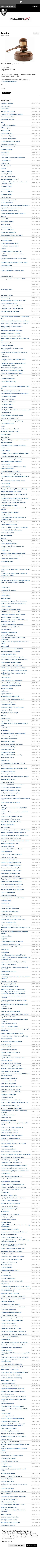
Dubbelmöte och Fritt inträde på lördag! (12, 556)
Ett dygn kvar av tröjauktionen (9, 1234)
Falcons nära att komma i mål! (9, 303)
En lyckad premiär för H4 (7, 749)
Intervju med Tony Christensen (9, 738)
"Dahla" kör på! (5, 646)
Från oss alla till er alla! (7, 1146)
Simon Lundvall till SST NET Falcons (11, 1063)
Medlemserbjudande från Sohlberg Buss (12, 707)
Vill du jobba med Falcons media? (10, 141)
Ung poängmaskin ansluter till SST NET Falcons (14, 879)
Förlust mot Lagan (6, 1055)
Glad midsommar (5, 827)
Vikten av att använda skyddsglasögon (12, 474)
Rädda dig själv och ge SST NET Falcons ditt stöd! (15, 1014)
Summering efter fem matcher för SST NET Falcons (15, 1286)
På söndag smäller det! (7, 1416)
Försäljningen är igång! (7, 1217)
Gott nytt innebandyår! (7, 688)
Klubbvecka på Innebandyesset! (10, 429)
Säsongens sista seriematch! (9, 981)
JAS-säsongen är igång (7, 423)
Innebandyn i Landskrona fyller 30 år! (11, 865)
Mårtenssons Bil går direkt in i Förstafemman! (13, 1436)
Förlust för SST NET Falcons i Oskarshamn (12, 1256)
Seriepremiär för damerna (8, 752)
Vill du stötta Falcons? (7, 202)
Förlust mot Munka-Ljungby (8, 704)
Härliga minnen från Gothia (8, 1120)
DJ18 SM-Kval (5, 730)
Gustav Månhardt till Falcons (9, 524)
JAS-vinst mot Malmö (7, 407)
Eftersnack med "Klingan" (8, 1383)
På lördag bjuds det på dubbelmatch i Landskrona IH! (16, 410)
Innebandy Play (5, 152)
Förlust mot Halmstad (7, 1141)
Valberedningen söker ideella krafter (11, 456)
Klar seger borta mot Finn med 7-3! (10, 1052)
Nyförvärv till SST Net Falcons (9, 1494)
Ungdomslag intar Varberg (8, 895)
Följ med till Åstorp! (6, 1008)
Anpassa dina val (7, 1541)
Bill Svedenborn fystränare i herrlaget (11, 787)
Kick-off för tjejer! (6, 606)
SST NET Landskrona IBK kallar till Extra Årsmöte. (14, 527)
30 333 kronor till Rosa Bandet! (9, 1132)
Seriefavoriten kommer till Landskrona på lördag (14, 1036)
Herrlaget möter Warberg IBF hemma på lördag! (14, 489)
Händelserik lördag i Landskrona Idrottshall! (13, 553)
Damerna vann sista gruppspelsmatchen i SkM (14, 768)
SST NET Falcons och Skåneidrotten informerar (14, 670)
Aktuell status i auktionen (8, 1254)
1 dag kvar (4, 938)
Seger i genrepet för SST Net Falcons (11, 1442)
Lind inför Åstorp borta (7, 1481)
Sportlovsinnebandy (6, 268)
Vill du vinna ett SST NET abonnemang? (12, 1364)
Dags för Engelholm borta (8, 1115)
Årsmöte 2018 (5, 437)
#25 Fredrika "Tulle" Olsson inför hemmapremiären (15, 1334)
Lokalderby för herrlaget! (8, 378)
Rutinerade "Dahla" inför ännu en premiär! (12, 1406)
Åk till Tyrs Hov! (5, 1192)
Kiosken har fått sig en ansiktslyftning (11, 1377)
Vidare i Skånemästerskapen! (9, 1428)
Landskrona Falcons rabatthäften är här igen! (13, 502)
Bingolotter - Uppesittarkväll (8, 232)
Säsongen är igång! (6, 710)
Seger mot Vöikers (6, 718)
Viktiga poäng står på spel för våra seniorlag (13, 1187)
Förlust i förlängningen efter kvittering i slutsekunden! (15, 1154)
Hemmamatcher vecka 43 (8, 147)
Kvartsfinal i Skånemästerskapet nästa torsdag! (14, 1165)
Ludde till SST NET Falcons (8, 1083)
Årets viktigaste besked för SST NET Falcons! (13, 1396)
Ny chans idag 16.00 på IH (8, 1473)
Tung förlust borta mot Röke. (9, 1195)
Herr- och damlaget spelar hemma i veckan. (13, 480)
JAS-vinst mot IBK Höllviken (8, 396)
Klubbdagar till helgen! (7, 345)
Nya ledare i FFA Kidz (7, 295)
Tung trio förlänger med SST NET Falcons (12, 889)
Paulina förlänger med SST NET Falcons (12, 941)
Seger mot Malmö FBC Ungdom (10, 1209)
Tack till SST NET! (5, 515)
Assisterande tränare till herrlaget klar (11, 881)
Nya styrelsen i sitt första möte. (9, 522)
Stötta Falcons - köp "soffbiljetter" (10, 311)
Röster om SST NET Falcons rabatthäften (12, 785)
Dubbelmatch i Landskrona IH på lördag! (12, 370)
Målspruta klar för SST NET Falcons (10, 822)
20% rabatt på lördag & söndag (9, 246)
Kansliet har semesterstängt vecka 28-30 (12, 624)
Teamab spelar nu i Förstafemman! (10, 617)
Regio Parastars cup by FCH (8, 144)
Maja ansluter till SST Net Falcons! (10, 1522)
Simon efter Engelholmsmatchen (10, 1431)
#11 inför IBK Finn (6, 1275)
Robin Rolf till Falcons (7, 276)
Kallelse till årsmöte (6, 851)
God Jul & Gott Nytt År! (7, 136)
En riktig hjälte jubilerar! (7, 532)
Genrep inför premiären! (7, 1403)
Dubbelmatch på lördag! (7, 399)
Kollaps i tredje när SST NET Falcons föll (12, 1281)
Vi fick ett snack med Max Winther (10, 802)
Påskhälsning (4, 448)
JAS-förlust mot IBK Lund (8, 402)
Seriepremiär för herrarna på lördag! (11, 609)
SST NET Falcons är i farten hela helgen (12, 665)
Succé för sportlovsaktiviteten (9, 1026)
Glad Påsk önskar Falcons (8, 111)
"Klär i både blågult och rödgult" (10, 1160)
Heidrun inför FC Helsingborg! (9, 1078)
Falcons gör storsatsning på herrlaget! (11, 373)
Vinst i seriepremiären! (7, 766)
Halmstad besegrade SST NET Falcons (11, 1135)
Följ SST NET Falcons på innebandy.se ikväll (13, 1057)
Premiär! (3, 426)
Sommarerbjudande (6, 171)
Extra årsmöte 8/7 (6, 160)
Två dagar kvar (5, 949)
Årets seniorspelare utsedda (9, 632)
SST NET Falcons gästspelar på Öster (11, 1237)
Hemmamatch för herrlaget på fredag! (11, 459)
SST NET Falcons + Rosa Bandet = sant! (12, 1320)
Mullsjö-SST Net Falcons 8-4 (9, 1507)
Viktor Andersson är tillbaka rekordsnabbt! (13, 1345)
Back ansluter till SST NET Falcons (10, 876)
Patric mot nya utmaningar (8, 892)
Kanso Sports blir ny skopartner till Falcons (13, 157)
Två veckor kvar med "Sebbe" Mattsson (12, 1455)
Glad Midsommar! (6, 166)
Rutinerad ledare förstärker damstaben (11, 917)
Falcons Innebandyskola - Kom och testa (12, 270)
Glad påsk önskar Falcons (8, 176)
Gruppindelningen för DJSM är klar (10, 819)
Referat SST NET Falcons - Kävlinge (10, 1089)
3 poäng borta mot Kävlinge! (9, 1315)
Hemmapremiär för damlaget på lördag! (12, 421)
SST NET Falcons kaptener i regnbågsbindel (13, 603)
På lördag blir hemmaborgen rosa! (10, 1304)
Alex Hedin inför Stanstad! (8, 1047)
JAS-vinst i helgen (6, 412)
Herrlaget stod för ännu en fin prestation (12, 744)
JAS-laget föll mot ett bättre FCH (10, 418)
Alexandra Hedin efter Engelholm (10, 1517)
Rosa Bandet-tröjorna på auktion (10, 1270)
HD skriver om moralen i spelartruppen (11, 1108)
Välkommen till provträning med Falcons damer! (14, 262)
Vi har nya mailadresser (7, 1488)
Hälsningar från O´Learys (8, 741)
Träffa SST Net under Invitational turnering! (12, 1418)
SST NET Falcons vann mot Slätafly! (10, 1092)
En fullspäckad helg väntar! (8, 702)
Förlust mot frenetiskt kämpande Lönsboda (13, 1307)
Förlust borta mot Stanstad (8, 1219)
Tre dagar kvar (5, 952)
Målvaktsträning (5, 298)
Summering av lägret (6, 1466)
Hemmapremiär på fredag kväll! (9, 1369)
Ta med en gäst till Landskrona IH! (10, 1011)
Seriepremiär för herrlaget (8, 771)
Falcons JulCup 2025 (6, 133)
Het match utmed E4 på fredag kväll (11, 1066)
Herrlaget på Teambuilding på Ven (10, 790)
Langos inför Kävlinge (7, 1097)
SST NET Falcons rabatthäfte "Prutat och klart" (13, 1296)
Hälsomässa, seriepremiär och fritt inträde (12, 1433)
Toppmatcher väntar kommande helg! (11, 1041)
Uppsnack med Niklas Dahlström (10, 925)
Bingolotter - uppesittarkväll (8, 138)
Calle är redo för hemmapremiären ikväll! (12, 1367)
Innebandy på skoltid (7, 289)
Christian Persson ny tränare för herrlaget (12, 887)
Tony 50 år (3, 805)
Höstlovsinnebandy (6, 240)
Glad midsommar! (6, 106)
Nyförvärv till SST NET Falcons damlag (11, 755)
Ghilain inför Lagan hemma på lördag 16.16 (13, 1299)
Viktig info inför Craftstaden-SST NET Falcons (13, 919)
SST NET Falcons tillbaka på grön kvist (11, 816)
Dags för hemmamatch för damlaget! (11, 461)
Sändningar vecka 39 (6, 149)
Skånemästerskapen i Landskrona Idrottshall (13, 445)
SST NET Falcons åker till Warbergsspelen (12, 657)
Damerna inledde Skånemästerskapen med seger (14, 776)
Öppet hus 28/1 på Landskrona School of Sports (14, 323)
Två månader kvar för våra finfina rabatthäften (13, 668)
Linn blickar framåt (6, 900)
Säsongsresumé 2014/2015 (8, 971)
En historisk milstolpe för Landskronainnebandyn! (15, 835)
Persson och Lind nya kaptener (9, 1499)
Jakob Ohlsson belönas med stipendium (12, 898)
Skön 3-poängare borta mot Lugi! (10, 1105)
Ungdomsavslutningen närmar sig (10, 651)
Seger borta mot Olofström (8, 1017)
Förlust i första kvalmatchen (8, 922)
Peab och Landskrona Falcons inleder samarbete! (14, 393)
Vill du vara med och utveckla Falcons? (11, 530)
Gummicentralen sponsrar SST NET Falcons (13, 614)
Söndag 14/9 (4, 155)
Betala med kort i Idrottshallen (9, 1179)
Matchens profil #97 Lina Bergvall (10, 1214)
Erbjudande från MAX (7, 103)
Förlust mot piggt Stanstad (8, 1458)
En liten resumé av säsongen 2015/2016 (12, 649)
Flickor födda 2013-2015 (7, 119)
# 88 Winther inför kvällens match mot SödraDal (14, 1342)
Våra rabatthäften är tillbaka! (9, 795)
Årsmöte (5, 33)
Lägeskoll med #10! (6, 1439)
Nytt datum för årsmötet (7, 824)
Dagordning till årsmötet (7, 846)
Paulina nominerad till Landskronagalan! (12, 947)
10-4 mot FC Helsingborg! (8, 1278)
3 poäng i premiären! (6, 1350)
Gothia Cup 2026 (5, 130)
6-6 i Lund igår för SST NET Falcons (10, 1337)
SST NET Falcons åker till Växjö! (9, 1200)
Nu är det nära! (5, 1211)
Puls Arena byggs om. (7, 561)
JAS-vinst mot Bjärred (7, 404)
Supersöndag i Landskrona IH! (9, 558)
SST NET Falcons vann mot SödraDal (11, 1100)
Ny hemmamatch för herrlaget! (9, 376)
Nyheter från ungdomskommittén (10, 696)
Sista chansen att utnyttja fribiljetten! (11, 662)
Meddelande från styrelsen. (8, 590)
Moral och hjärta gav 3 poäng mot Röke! (12, 1033)
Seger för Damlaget (6, 265)
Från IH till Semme (6, 1222)
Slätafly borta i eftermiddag (8, 1094)
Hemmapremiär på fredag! (8, 1380)
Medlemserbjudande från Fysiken (10, 1293)
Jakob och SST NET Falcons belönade (11, 849)
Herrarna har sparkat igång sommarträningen (13, 832)
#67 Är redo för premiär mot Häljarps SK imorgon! (15, 1357)
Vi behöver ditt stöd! (6, 1038)
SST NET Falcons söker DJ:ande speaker (12, 699)
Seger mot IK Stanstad (7, 721)
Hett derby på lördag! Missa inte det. (11, 336)
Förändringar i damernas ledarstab (10, 944)
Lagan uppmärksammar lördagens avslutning (13, 962)
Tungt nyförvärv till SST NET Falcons (11, 838)
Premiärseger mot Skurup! (8, 1525)
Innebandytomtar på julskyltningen (10, 1181)
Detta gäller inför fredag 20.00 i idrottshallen (13, 989)
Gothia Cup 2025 (5, 189)
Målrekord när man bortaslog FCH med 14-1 (13, 1068)
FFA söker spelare (6, 128)
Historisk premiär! (6, 598)
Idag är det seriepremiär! (7, 1394)
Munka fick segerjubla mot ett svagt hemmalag (14, 1168)
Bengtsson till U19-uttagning (9, 1262)
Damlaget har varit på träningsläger (10, 793)
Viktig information (6, 434)
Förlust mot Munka (6, 1173)
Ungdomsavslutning (6, 541)
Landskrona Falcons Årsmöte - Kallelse (12, 308)
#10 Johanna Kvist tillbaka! (8, 1149)
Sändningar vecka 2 (6, 186)
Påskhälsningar (5, 903)
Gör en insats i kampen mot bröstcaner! (12, 1318)
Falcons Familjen (5, 450)
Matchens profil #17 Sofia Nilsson (10, 1203)
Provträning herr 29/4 (6, 174)
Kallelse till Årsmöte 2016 (8, 635)
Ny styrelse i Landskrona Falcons (10, 431)
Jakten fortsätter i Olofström (9, 1023)
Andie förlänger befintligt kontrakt (10, 873)
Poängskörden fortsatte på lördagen (11, 683)
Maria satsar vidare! (6, 914)
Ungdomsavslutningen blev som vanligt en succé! (15, 440)
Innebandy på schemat (7, 221)
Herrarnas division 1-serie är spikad (10, 868)
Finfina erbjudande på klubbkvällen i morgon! (13, 1491)
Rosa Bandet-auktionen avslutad (10, 1229)
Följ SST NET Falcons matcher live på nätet (12, 1248)
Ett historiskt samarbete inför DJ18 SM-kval (13, 763)
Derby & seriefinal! (6, 197)
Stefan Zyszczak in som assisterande (11, 680)
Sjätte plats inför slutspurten (9, 1049)
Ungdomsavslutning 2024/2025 (9, 179)
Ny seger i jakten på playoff (8, 984)
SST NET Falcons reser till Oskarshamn (11, 1259)
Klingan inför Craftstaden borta (9, 911)
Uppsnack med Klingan (7, 757)
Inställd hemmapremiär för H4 (9, 736)
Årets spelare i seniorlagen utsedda (11, 862)
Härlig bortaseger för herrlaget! (9, 712)
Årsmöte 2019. (5, 356)
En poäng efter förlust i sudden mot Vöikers (13, 1198)
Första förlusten (5, 728)
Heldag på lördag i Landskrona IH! (10, 391)
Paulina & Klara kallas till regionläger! (11, 1312)
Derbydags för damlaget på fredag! (11, 491)
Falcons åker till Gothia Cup (8, 381)
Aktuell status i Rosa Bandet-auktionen (11, 1251)
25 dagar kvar (4, 1464)
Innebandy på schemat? (7, 238)
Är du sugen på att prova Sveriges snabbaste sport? (15, 205)
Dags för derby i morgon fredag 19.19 (11, 1176)
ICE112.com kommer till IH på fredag (11, 1375)
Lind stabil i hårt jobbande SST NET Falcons (13, 1504)
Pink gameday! (5, 1283)
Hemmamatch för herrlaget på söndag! (12, 367)
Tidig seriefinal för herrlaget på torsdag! (12, 415)
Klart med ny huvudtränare (8, 117)
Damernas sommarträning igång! (10, 843)
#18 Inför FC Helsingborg (8, 1301)
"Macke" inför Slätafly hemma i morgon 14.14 (13, 1331)
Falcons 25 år (4, 219)
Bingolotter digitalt (6, 227)
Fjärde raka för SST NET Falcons (10, 1071)
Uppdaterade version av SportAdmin (11, 208)
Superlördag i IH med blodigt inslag (11, 685)
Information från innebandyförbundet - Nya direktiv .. (15, 321)
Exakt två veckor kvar (6, 1453)
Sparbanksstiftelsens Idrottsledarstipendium (13, 213)
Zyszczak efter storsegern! (8, 1323)
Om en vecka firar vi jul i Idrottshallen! (11, 1151)
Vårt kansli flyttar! (5, 1339)
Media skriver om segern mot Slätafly (11, 1086)
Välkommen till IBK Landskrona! (9, 210)
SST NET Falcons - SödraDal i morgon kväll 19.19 (14, 1102)
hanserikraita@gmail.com (10, 81)
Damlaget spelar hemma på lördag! (10, 333)
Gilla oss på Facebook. (7, 343)
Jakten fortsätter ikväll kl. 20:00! (9, 986)
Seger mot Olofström (7, 693)
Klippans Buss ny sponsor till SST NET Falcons (14, 601)
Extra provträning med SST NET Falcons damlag (14, 659)
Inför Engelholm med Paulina (9, 1519)
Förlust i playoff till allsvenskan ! (10, 908)
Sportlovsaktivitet (6, 677)
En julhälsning (4, 691)
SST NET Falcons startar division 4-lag (11, 854)
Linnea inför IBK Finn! (6, 1060)
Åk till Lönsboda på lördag (8, 1309)
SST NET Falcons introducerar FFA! (10, 612)
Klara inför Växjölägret (7, 1479)
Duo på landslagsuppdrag (8, 125)
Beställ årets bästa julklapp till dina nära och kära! (14, 1170)
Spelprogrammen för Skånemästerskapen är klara (15, 841)
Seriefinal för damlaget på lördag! (10, 471)
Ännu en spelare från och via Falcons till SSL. (13, 279)
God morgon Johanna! (7, 906)
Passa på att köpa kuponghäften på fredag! (13, 955)
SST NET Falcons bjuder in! (8, 964)
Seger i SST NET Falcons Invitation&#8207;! (13, 1391)
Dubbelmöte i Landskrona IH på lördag (12, 330)
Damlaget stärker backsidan (9, 857)
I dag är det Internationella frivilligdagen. (12, 235)
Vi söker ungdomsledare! (8, 774)
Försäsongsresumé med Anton (9, 1386)
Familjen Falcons (5, 550)
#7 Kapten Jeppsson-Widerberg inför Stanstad (14, 1232)
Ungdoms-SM (5, 163)
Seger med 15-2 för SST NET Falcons (11, 1328)
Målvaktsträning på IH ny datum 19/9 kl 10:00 (13, 300)
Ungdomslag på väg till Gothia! (9, 1130)
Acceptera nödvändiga (16, 1545)
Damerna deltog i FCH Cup (8, 779)
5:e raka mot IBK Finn (6, 1267)
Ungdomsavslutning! (6, 442)
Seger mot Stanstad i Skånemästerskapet (12, 1184)
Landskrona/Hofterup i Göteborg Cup (11, 251)
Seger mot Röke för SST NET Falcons (11, 1190)
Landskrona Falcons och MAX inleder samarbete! (14, 453)
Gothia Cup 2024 (5, 224)
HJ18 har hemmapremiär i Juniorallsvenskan (13, 733)
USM (2, 122)
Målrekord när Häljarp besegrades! (10, 1138)
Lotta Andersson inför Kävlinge (9, 1326)
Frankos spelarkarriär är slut (8, 654)
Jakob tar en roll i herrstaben (9, 860)
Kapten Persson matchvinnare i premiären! (12, 1388)
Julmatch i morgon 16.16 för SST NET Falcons (13, 1143)
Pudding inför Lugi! (6, 1117)
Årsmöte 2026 (5, 109)
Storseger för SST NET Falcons (9, 1206)
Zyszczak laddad (5, 1413)
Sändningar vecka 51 (6, 194)
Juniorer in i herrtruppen (7, 782)
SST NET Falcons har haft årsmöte (10, 627)
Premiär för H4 (5, 760)
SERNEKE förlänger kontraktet (9, 505)
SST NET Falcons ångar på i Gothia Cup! (12, 1127)
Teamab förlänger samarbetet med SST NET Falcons (15, 830)
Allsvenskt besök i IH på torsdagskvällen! (12, 1157)
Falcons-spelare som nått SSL (9, 543)
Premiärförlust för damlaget (8, 747)
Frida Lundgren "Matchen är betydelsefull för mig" (15, 1372)
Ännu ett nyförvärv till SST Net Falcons (11, 1476)
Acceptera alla (31, 1545)
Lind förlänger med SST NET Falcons (11, 870)
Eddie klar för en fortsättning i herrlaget (12, 114)
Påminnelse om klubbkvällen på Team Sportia (13, 1496)
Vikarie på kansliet (6, 1273)
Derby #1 (3, 715)
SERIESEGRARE (5, 974)
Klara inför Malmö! (6, 1044)
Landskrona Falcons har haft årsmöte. (11, 306)
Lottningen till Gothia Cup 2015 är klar (11, 1162)
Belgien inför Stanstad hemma (9, 1461)
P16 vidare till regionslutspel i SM (10, 1421)
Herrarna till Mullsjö (6, 1514)
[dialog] (20, 1538)
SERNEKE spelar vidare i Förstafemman (12, 884)
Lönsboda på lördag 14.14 (8, 1081)
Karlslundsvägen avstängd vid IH (10, 243)
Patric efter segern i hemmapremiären (11, 1347)
